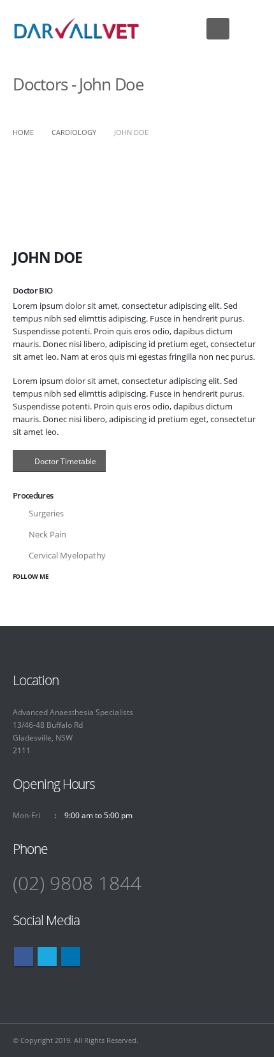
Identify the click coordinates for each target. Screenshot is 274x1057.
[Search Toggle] (248, 28)
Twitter (47, 956)
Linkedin (70, 956)
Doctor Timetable (65, 461)
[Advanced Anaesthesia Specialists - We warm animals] (76, 28)
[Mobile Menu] (217, 28)
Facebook (23, 956)
